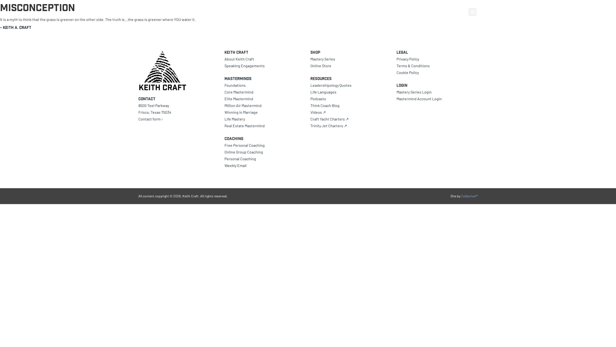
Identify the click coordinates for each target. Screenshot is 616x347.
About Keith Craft (239, 59)
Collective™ (469, 196)
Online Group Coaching (244, 152)
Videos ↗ (318, 112)
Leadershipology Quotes (331, 85)
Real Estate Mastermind (245, 125)
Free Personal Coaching (245, 145)
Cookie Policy (408, 72)
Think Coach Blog (325, 105)
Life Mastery (235, 119)
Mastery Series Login (414, 92)
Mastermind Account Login (419, 98)
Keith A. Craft (17, 27)
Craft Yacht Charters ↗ (329, 119)
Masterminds (238, 78)
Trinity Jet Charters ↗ (328, 125)
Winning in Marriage (241, 112)
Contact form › (150, 119)
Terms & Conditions (413, 65)
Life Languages (323, 92)
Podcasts (318, 98)
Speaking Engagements (245, 65)
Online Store (320, 65)
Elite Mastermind (239, 98)
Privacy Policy (408, 59)
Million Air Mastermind (243, 105)
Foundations (235, 85)
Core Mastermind (239, 92)
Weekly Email (236, 165)
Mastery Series (322, 59)
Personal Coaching (240, 158)
